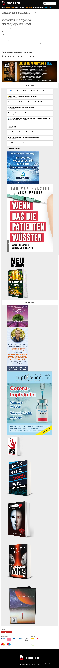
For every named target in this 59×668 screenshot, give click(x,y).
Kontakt (38, 664)
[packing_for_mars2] (27, 604)
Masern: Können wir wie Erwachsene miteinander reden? (21, 131)
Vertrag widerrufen (6, 632)
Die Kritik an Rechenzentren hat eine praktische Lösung (21, 107)
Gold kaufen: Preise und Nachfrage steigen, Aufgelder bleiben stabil (24, 137)
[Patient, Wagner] (30, 218)
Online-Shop (29, 7)
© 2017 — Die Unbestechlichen (15, 663)
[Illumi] (20, 519)
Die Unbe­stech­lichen (38, 7)
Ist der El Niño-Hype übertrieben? (16, 142)
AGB (51, 663)
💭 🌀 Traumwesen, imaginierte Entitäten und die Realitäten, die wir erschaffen (26, 90)
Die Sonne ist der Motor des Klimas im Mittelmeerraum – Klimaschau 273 (25, 101)
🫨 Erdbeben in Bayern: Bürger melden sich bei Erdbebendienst (22, 96)
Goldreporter (10, 114)
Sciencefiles (10, 127)
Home (3, 7)
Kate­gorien (21, 7)
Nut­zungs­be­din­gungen (43, 663)
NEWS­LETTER (47, 7)
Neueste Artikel (10, 7)
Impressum (25, 663)
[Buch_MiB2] (21, 561)
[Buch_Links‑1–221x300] (15, 446)
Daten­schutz (33, 663)
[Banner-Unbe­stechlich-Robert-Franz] (17, 316)
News (16, 7)
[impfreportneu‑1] (29, 402)
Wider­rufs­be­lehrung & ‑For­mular (27, 664)
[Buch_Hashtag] (21, 478)
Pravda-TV (10, 92)
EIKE (9, 103)
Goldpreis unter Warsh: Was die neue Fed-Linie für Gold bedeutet (23, 112)
